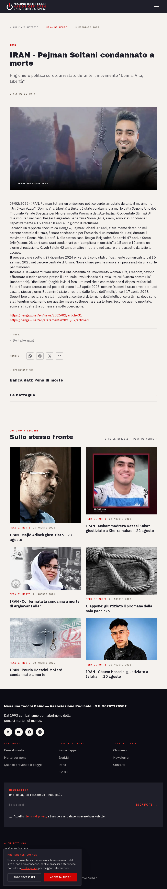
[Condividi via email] (59, 356)
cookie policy (29, 868)
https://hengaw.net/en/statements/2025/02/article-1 (49, 320)
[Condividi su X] (49, 356)
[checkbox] (10, 816)
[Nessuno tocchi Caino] (26, 6)
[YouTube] (19, 732)
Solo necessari (24, 877)
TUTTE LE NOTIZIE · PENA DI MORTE (130, 439)
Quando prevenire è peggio (23, 765)
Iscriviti (64, 758)
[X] (8, 732)
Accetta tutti (60, 877)
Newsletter (121, 758)
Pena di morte (14, 750)
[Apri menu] (156, 6)
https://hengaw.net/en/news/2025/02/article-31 (46, 315)
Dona (62, 765)
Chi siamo (120, 750)
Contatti (119, 765)
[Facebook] (29, 732)
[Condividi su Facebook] (40, 356)
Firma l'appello (69, 750)
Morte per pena (15, 758)
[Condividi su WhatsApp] (30, 356)
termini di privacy (36, 816)
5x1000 (64, 772)
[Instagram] (40, 732)
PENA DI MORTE (56, 27)
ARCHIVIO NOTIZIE (24, 27)
